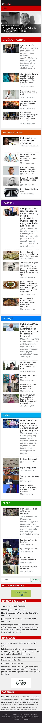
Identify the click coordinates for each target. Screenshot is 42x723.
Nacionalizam (31, 704)
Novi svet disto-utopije (29, 459)
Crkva (6, 707)
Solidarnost (20, 709)
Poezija (29, 707)
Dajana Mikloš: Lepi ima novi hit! (29, 376)
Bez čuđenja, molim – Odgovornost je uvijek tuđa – (28, 93)
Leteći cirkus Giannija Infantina (28, 541)
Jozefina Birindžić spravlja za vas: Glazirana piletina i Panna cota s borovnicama (27, 302)
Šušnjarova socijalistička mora (29, 477)
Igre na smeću (27, 45)
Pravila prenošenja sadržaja (13, 717)
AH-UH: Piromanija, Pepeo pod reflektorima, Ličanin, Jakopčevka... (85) (28, 157)
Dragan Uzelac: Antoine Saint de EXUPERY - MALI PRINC (19, 29)
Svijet (26, 700)
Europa (14, 704)
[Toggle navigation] (5, 8)
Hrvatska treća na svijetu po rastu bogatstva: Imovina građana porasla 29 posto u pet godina (29, 425)
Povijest (30, 697)
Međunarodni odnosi (29, 702)
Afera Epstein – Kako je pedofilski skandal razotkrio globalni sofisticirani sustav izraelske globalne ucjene (29, 79)
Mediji (30, 700)
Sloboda (34, 709)
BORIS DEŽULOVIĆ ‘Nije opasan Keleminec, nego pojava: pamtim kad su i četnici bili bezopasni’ (29, 330)
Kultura (22, 700)
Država (12, 697)
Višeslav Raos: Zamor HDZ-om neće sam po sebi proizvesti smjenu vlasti (29, 365)
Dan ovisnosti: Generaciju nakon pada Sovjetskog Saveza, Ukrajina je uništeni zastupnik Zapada (29, 116)
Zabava (7, 709)
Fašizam (19, 704)
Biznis (6, 414)
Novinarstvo (11, 707)
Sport (6, 503)
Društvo (25, 697)
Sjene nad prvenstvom (29, 549)
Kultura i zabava (13, 132)
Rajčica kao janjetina (28, 468)
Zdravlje (16, 707)
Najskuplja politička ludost (16, 606)
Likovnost (20, 707)
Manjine (3, 707)
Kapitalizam (8, 702)
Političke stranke (18, 702)
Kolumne (8, 202)
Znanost (16, 709)
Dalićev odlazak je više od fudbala (28, 567)
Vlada (10, 704)
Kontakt (26, 719)
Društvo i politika (14, 39)
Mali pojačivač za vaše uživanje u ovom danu (28, 140)
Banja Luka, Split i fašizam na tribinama (28, 511)
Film (23, 704)
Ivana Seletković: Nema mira (29, 190)
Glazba (36, 704)
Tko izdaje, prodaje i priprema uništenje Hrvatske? (28, 104)
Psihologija (25, 707)
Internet (25, 709)
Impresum (17, 719)
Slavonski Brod (14, 700)
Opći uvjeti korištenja (29, 714)
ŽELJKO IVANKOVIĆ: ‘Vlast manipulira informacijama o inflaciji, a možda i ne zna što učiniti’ (28, 399)
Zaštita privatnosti (32, 717)
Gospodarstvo (5, 700)
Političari (36, 697)
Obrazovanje (34, 707)
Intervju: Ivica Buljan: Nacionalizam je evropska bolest (28, 386)
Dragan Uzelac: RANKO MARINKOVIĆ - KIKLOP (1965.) (29, 180)
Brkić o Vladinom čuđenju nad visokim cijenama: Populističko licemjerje (29, 488)
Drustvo (30, 709)
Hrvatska (5, 696)
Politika (18, 697)
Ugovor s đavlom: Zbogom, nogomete (28, 558)
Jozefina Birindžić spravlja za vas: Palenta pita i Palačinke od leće (29, 254)
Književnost (35, 700)
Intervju (8, 318)
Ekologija (3, 709)
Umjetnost (11, 709)
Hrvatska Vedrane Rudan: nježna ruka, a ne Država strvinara (28, 169)
